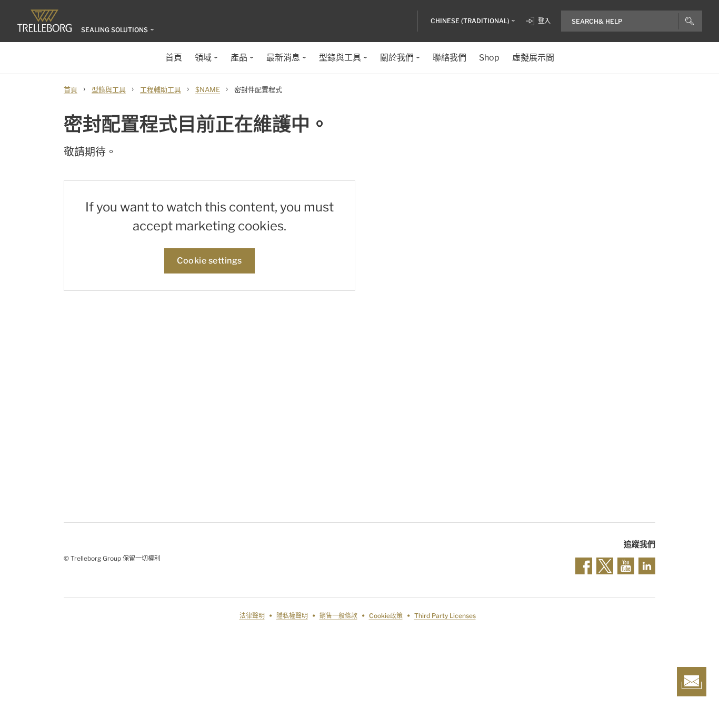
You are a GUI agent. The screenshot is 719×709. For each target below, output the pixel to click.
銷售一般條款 (338, 616)
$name (207, 89)
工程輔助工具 (160, 89)
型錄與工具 (109, 89)
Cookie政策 (386, 616)
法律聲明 (252, 616)
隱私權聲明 (292, 616)
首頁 (70, 89)
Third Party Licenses (445, 616)
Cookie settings (209, 261)
